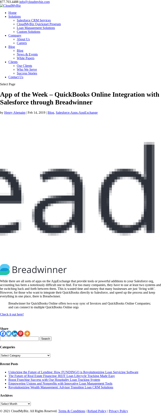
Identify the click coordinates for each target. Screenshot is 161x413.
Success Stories (27, 73)
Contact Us (15, 77)
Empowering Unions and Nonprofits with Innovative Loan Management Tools (60, 383)
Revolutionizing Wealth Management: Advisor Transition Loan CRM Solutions (60, 387)
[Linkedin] (15, 333)
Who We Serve (27, 69)
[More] (27, 333)
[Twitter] (9, 333)
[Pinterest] (20, 333)
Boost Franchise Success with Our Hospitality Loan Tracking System (54, 379)
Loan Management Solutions (36, 28)
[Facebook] (3, 333)
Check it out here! (12, 314)
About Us (23, 39)
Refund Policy (96, 411)
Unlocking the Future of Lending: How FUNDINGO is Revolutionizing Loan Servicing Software (73, 372)
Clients (13, 62)
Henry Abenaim (14, 112)
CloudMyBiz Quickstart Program (39, 24)
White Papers (25, 58)
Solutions (14, 16)
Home (12, 13)
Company (14, 35)
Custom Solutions (28, 31)
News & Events (27, 54)
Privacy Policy (118, 411)
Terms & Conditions (71, 411)
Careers (22, 43)
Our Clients (24, 65)
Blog (11, 47)
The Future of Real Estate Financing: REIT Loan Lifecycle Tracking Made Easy (61, 376)
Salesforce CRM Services (34, 20)
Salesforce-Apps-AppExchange (77, 112)
